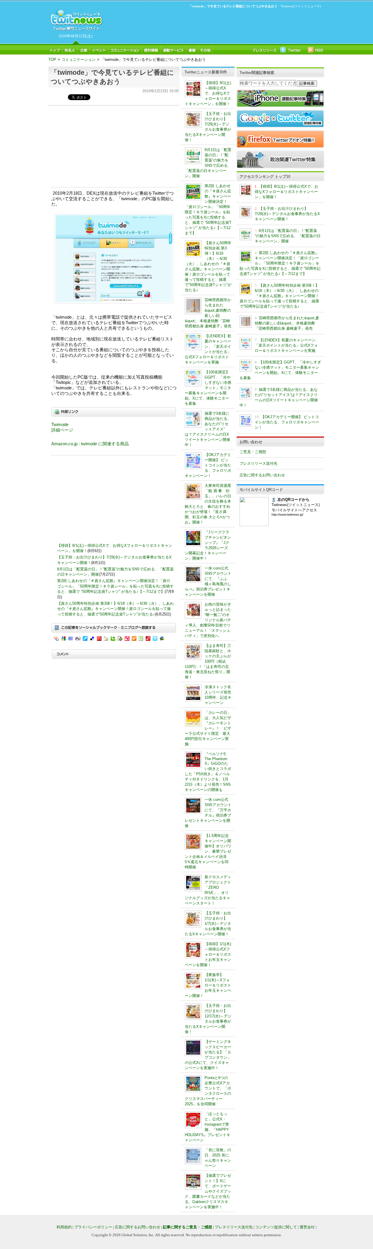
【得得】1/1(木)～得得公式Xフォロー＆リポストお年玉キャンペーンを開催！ (208, 954)
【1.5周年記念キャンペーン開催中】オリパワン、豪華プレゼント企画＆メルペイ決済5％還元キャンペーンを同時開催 (208, 851)
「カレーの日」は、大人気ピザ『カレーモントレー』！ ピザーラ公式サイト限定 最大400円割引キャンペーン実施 (208, 728)
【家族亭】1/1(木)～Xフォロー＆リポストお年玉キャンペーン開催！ (208, 985)
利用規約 (64, 1227)
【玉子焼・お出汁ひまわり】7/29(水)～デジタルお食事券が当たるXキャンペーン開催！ (287, 213)
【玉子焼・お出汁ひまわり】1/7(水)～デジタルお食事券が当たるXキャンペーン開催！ (208, 923)
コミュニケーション (78, 59)
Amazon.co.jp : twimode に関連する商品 (90, 443)
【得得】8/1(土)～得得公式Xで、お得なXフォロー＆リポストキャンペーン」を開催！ (208, 93)
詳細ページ (62, 430)
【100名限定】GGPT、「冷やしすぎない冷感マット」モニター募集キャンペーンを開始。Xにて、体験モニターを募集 (208, 388)
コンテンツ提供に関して (276, 1227)
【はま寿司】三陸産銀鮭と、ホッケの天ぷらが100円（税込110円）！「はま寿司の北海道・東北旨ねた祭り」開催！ (208, 661)
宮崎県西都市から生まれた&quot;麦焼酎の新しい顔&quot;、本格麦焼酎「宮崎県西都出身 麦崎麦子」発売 (287, 323)
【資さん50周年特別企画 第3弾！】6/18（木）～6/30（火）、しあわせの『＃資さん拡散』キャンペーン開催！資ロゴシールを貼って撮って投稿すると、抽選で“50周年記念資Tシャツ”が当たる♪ (115, 608)
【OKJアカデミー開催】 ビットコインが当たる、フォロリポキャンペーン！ (208, 465)
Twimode (59, 424)
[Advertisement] (213, 25)
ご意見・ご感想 (253, 452)
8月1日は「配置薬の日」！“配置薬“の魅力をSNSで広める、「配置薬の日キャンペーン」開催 (288, 235)
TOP (52, 59)
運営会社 (307, 1227)
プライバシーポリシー (93, 1227)
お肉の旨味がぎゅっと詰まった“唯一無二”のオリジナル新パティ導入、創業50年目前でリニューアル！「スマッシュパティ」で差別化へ (208, 620)
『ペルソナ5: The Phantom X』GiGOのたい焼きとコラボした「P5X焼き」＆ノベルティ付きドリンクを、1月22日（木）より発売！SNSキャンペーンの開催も (208, 772)
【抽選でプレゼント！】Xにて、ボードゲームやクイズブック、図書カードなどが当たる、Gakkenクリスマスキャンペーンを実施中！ (208, 1191)
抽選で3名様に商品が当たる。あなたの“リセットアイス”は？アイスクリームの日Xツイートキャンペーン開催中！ (208, 429)
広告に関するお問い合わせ (262, 475)
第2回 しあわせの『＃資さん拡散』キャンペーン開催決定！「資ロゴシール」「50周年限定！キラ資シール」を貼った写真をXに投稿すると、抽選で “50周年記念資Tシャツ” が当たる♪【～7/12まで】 (115, 586)
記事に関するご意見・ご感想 (187, 1227)
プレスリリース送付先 (258, 463)
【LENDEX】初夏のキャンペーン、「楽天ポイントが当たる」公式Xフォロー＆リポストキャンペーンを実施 (287, 345)
